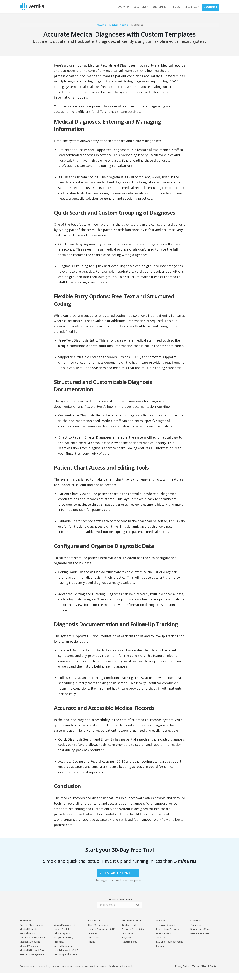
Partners (160, 945)
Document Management (32, 937)
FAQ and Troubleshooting (169, 941)
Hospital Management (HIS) (102, 929)
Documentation (164, 933)
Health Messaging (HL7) (66, 950)
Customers (94, 937)
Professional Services (167, 929)
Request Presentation (133, 929)
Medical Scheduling (30, 941)
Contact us (195, 924)
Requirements (129, 941)
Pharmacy (59, 941)
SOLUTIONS (140, 6)
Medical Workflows (29, 945)
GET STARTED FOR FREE (118, 873)
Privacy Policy (182, 966)
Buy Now (126, 937)
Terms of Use (199, 966)
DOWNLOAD (210, 6)
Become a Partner (199, 933)
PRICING (175, 6)
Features (101, 24)
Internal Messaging (64, 945)
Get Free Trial (129, 924)
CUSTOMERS (159, 6)
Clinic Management (98, 924)
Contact (214, 966)
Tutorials (160, 937)
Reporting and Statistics (66, 954)
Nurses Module (62, 929)
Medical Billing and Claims (33, 950)
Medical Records (118, 24)
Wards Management (64, 924)
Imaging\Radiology (63, 937)
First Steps (127, 933)
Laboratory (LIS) (62, 933)
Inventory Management (32, 954)
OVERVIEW (123, 6)
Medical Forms (27, 933)
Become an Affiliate (200, 929)
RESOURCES (191, 6)
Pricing (91, 941)
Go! (138, 904)
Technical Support (165, 924)
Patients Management (31, 924)
